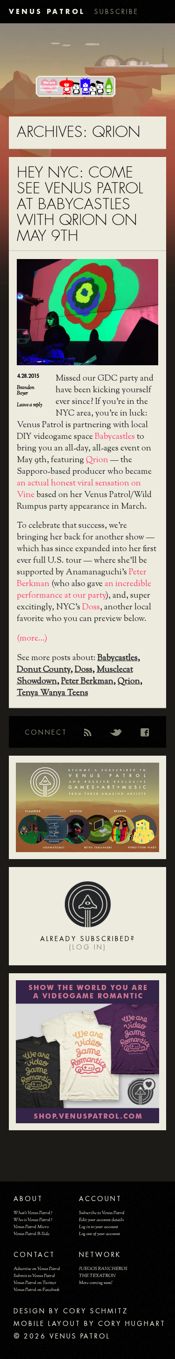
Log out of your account (99, 1233)
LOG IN (87, 947)
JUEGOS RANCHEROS (103, 1268)
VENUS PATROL (47, 11)
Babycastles (115, 437)
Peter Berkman (87, 682)
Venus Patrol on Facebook (37, 1289)
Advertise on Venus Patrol (37, 1268)
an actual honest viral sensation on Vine (79, 489)
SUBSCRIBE (116, 11)
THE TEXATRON (97, 1275)
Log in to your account (98, 1226)
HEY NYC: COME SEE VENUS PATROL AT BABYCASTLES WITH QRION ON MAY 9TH (80, 204)
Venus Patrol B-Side (31, 1233)
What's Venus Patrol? (33, 1212)
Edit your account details (101, 1219)
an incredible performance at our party (84, 590)
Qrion (97, 460)
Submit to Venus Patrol (34, 1275)
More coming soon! (95, 1282)
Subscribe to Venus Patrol (102, 1212)
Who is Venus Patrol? (33, 1219)
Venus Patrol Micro (31, 1226)
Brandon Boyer (26, 390)
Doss (91, 607)
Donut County (43, 670)
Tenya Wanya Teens (52, 693)
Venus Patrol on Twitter (35, 1282)
